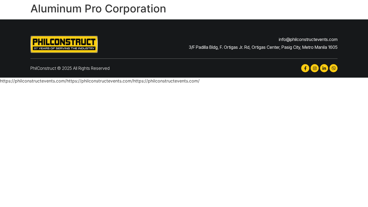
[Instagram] (315, 68)
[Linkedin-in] (324, 68)
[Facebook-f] (305, 68)
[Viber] (333, 68)
